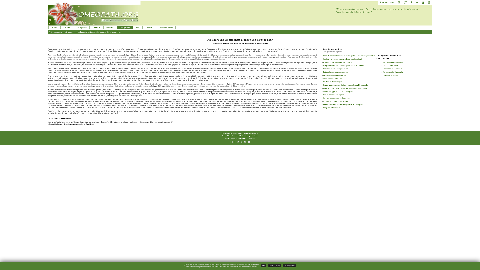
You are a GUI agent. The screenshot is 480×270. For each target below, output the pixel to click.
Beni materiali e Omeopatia (333, 95)
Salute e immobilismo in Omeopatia (336, 98)
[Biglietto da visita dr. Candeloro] (399, 2)
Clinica (96, 28)
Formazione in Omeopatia (393, 72)
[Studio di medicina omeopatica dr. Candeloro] (405, 2)
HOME (54, 28)
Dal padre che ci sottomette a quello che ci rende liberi (343, 65)
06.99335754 (388, 2)
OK (263, 266)
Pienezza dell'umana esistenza (334, 75)
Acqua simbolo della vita (332, 79)
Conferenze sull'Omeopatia (393, 69)
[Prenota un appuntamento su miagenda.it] (429, 2)
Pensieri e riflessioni (390, 75)
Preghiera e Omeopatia (332, 108)
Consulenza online (166, 28)
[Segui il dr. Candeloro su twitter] (417, 2)
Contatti (149, 28)
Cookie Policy (241, 138)
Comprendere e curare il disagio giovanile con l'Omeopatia (345, 85)
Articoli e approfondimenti (393, 62)
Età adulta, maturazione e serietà (335, 72)
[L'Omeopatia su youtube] (423, 2)
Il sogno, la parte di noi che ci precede (337, 62)
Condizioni (251, 138)
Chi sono (67, 28)
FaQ (138, 28)
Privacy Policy (230, 138)
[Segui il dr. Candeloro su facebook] (411, 2)
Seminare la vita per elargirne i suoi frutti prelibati (342, 59)
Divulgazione (125, 28)
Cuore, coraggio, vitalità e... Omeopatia (338, 91)
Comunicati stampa (390, 65)
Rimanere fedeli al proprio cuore (335, 69)
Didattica (109, 28)
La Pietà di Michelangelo (332, 82)
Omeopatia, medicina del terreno (335, 101)
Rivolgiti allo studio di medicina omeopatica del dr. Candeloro (71, 124)
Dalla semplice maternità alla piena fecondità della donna (345, 88)
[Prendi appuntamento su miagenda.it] (245, 142)
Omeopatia (81, 28)
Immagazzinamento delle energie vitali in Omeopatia (343, 105)
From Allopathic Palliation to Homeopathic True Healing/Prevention (349, 56)
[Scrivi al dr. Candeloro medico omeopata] (248, 142)
